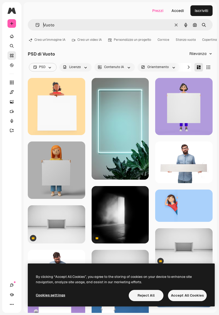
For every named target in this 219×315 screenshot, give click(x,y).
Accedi (177, 10)
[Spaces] (11, 92)
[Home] (11, 36)
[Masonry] (198, 67)
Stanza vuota (186, 40)
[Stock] (11, 55)
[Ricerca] (11, 46)
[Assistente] (11, 130)
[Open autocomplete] (35, 25)
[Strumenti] (11, 82)
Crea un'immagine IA (49, 40)
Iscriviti (201, 10)
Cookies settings (50, 295)
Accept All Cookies (187, 295)
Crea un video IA (89, 40)
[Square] (208, 67)
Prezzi (157, 10)
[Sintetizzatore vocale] (11, 121)
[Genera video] (11, 111)
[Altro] (11, 304)
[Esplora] (11, 65)
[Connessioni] (11, 285)
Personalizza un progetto (132, 40)
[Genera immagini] (11, 101)
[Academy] (11, 294)
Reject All (146, 295)
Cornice (163, 40)
